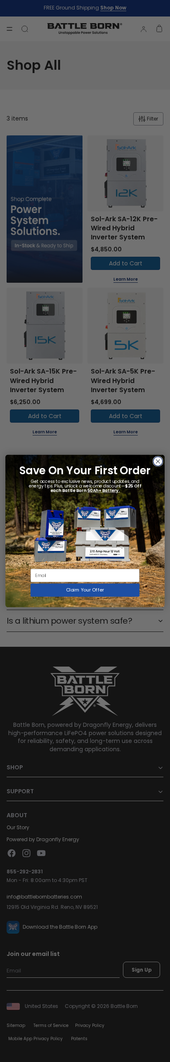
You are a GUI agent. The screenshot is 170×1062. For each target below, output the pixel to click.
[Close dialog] (158, 461)
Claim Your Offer (85, 590)
